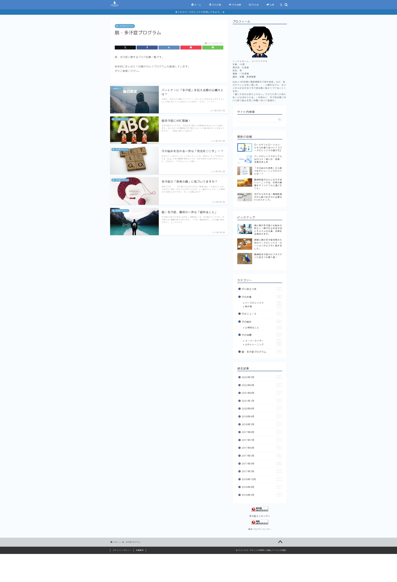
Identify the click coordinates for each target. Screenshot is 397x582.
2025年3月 (261, 377)
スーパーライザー (262, 340)
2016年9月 (261, 487)
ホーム (197, 4)
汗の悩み (261, 321)
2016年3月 (261, 495)
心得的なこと (262, 327)
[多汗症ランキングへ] (260, 509)
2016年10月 (261, 479)
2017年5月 (261, 455)
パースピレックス (262, 302)
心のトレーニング (262, 344)
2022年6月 (261, 385)
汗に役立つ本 (261, 289)
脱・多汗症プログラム (124, 26)
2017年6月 (261, 447)
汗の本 (255, 4)
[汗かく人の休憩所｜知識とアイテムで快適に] (114, 6)
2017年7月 (261, 440)
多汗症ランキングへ (259, 516)
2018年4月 (261, 416)
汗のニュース (261, 313)
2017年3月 (261, 471)
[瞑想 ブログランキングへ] (260, 522)
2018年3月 (261, 424)
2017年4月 (261, 463)
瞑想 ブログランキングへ (259, 529)
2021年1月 (261, 400)
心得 (272, 4)
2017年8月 (261, 432)
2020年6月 (261, 408)
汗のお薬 (216, 4)
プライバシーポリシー (122, 550)
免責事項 (139, 550)
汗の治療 (236, 4)
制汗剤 (262, 306)
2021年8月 (261, 393)
